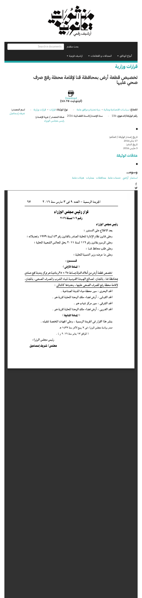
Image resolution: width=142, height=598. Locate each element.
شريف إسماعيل (17, 113)
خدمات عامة (114, 178)
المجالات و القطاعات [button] (101, 56)
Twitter (136, 187)
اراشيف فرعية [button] (76, 56)
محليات (90, 178)
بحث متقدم (73, 47)
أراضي (125, 178)
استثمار (134, 178)
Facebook (136, 184)
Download (71, 98)
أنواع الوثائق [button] (125, 56)
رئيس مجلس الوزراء (54, 121)
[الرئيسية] (71, 21)
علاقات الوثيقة (127, 155)
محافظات (101, 178)
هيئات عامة (78, 178)
